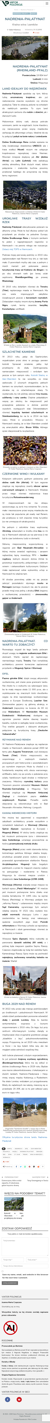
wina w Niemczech (36, 1154)
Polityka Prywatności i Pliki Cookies (25, 1419)
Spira (10, 1154)
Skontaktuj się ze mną (10, 1306)
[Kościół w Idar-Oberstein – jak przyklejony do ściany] (14, 1204)
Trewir (25, 1154)
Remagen (39, 1151)
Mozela (14, 1151)
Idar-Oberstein (36, 1149)
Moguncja (6, 1151)
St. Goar (17, 1154)
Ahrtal (9, 1149)
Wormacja (6, 1157)
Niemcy (34, 13)
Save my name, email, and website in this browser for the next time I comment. (25, 1276)
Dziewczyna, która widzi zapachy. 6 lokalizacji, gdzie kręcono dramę (11, 1183)
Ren (4, 1154)
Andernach (18, 1149)
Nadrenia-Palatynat (21, 13)
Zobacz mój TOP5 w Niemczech (17, 249)
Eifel (26, 1149)
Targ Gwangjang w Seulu (37, 1180)
